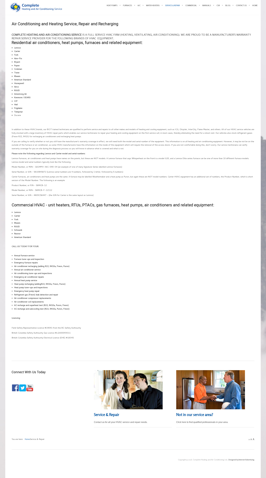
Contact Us (241, 5)
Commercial (191, 5)
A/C (139, 5)
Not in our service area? (194, 414)
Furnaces (127, 5)
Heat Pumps (112, 5)
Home (255, 5)
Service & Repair (172, 5)
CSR (218, 5)
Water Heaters (153, 5)
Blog (227, 5)
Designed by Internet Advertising (241, 460)
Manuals (206, 5)
